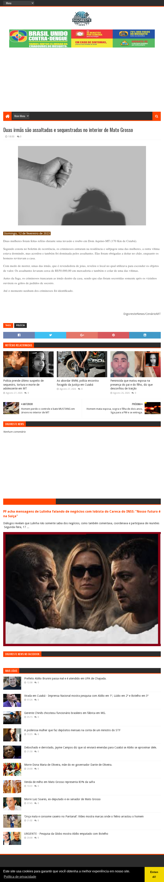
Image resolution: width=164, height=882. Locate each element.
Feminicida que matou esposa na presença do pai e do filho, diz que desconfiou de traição (131, 384)
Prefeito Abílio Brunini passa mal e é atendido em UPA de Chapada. (65, 678)
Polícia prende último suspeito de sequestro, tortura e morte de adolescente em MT (23, 384)
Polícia (20, 325)
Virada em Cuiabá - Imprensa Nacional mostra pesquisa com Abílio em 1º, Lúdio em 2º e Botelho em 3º (86, 695)
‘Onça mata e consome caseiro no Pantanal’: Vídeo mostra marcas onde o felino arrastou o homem (84, 816)
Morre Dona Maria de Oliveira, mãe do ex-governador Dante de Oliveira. (68, 764)
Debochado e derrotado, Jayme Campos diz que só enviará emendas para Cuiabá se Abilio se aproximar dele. (90, 747)
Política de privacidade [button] (20, 876)
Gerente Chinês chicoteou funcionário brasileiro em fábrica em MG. (65, 713)
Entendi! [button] (154, 874)
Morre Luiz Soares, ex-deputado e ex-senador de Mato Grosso (62, 799)
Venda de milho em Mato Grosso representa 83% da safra (59, 782)
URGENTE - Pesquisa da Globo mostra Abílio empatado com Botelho (66, 833)
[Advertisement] (82, 82)
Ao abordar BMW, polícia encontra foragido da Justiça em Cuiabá (78, 382)
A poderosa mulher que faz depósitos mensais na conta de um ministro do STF (72, 730)
